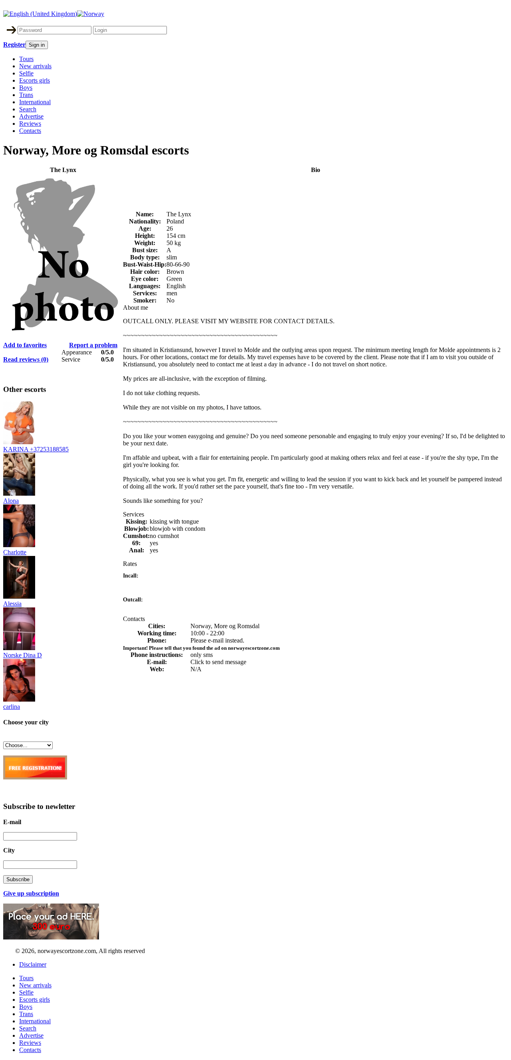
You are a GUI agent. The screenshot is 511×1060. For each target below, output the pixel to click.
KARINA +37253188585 (36, 449)
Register (14, 44)
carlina (11, 706)
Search (27, 109)
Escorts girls (34, 80)
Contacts (30, 130)
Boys (25, 87)
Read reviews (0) (25, 359)
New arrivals (35, 66)
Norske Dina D (22, 655)
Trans (26, 94)
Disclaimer (32, 964)
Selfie (26, 73)
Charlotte (14, 552)
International (35, 102)
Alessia (12, 603)
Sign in (37, 45)
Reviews (30, 123)
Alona (11, 500)
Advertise (31, 116)
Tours (26, 58)
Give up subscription (31, 893)
